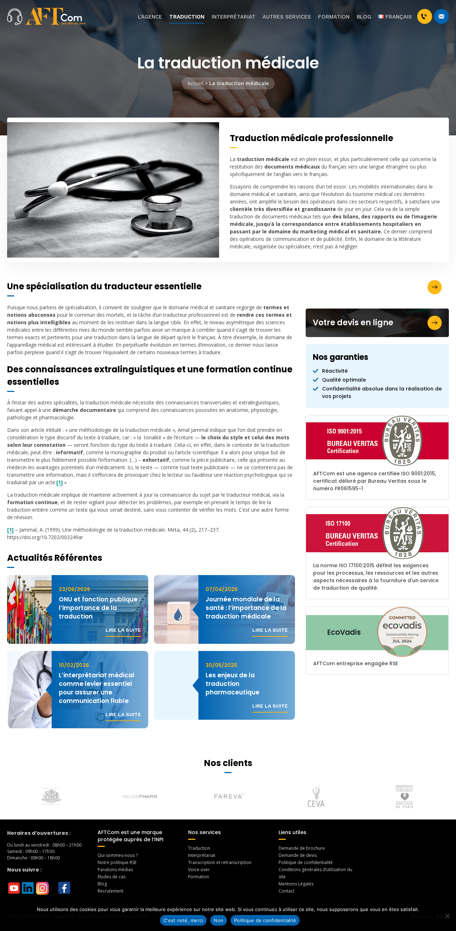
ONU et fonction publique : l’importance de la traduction (99, 608)
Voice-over (199, 870)
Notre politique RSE (117, 862)
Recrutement (110, 891)
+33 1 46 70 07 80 (424, 16)
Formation (333, 17)
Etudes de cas (111, 877)
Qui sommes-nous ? (118, 855)
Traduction (186, 17)
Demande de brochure (302, 848)
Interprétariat (233, 17)
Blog (364, 17)
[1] (59, 482)
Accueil (195, 83)
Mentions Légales (296, 884)
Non (218, 920)
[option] (51, 796)
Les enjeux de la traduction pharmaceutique (232, 684)
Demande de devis (298, 855)
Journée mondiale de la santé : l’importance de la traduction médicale (246, 608)
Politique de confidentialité (306, 862)
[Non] (447, 915)
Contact (286, 891)
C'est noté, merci (183, 920)
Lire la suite (123, 630)
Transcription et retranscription (220, 862)
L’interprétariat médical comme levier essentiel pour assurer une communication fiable (96, 688)
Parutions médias (115, 870)
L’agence (150, 17)
